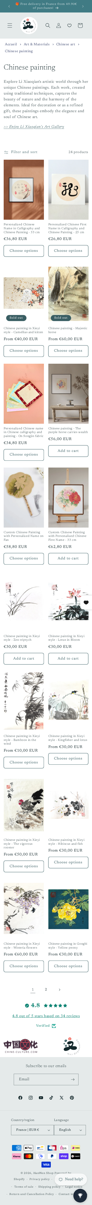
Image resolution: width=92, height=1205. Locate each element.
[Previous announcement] (9, 6)
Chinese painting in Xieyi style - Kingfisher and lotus (67, 738)
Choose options (24, 251)
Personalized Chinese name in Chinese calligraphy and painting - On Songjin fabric (24, 432)
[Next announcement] (83, 6)
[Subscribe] (72, 1079)
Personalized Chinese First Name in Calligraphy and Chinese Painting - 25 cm (67, 228)
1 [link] (33, 990)
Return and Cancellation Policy (31, 1194)
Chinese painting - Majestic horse (68, 330)
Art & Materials (37, 44)
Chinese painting (19, 51)
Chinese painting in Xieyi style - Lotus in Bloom (66, 638)
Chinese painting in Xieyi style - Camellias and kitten (23, 330)
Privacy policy (39, 1179)
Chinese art (66, 44)
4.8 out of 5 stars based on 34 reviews (46, 1016)
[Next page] (59, 989)
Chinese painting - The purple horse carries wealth (68, 430)
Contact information (73, 1194)
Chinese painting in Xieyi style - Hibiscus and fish (66, 842)
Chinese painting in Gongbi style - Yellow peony (68, 945)
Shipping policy (49, 1187)
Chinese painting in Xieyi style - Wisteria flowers (22, 945)
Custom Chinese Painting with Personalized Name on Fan (24, 536)
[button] (9, 25)
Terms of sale (23, 1187)
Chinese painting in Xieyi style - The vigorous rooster (22, 844)
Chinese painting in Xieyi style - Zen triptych (22, 638)
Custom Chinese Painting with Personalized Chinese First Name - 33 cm (67, 536)
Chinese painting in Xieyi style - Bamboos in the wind (22, 740)
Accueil (11, 44)
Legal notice (73, 1187)
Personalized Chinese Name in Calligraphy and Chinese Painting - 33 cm (22, 228)
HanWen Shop (43, 1173)
